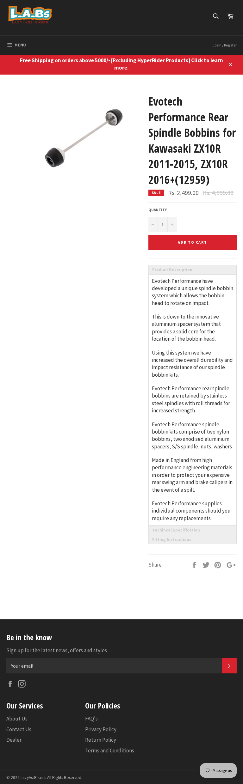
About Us (17, 718)
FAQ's (91, 718)
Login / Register (225, 45)
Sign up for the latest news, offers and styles (56, 650)
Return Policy (100, 739)
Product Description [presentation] (172, 269)
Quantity (157, 209)
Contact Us (18, 729)
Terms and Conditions (109, 750)
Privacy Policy (100, 729)
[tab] (192, 269)
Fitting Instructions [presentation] (171, 539)
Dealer (14, 739)
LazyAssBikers (33, 777)
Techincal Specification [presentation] (176, 530)
